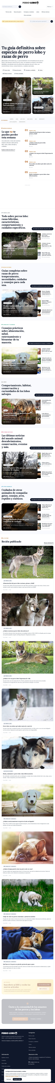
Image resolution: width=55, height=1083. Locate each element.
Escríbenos (44, 988)
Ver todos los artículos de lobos (43, 395)
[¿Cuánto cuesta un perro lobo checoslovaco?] (27, 609)
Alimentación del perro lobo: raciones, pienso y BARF (18, 583)
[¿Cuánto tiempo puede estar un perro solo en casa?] (27, 848)
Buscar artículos (48, 542)
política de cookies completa (11, 1076)
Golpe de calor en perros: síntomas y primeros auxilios (19, 916)
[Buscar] (20, 6)
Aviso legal (4, 1063)
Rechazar (9, 1079)
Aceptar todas (17, 1079)
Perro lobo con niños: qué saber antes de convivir (17, 726)
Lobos (37, 12)
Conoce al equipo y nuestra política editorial (12, 1040)
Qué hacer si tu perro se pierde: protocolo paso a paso (18, 964)
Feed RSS (32, 1064)
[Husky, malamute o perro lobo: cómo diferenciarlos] (27, 752)
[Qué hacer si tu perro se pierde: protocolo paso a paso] (27, 943)
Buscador (4, 1074)
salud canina (30, 118)
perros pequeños (13, 121)
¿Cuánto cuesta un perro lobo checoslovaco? (16, 631)
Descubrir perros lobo (19, 1019)
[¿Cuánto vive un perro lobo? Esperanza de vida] (27, 657)
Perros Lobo (8, 12)
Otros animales (27, 15)
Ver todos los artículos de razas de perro (41, 286)
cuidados (11, 118)
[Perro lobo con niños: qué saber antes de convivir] (27, 705)
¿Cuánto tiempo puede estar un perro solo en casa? (18, 869)
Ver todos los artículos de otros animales (41, 499)
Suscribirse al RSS (45, 984)
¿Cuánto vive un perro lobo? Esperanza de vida (16, 678)
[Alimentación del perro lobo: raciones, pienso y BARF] (27, 562)
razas (17, 118)
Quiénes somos (5, 1057)
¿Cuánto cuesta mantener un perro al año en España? (18, 821)
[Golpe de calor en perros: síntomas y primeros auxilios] (27, 895)
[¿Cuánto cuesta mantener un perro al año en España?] (27, 800)
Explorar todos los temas (8, 149)
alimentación (42, 118)
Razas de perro (17, 12)
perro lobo (22, 118)
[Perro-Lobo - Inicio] (14, 1033)
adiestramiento (22, 121)
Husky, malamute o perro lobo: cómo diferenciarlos (18, 774)
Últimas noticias (45, 12)
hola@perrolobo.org (34, 1062)
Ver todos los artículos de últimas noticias (41, 448)
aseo (36, 118)
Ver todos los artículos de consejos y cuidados (40, 343)
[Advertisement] (27, 34)
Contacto (4, 1060)
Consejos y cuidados (29, 12)
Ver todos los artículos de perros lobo (42, 228)
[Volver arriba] (51, 1080)
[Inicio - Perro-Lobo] (31, 2)
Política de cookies (6, 1066)
